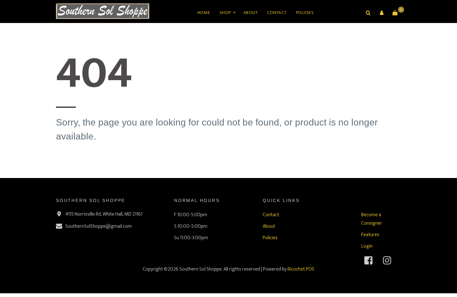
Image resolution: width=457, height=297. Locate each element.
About (250, 12)
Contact (276, 12)
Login (366, 246)
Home (203, 12)
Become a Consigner (371, 219)
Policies (305, 12)
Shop (225, 12)
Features (370, 235)
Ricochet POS (301, 269)
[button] (381, 13)
